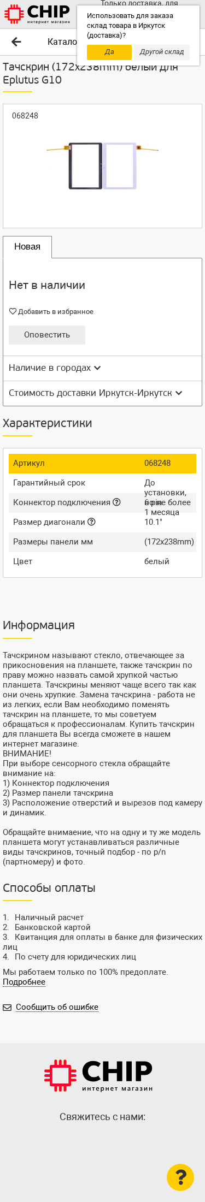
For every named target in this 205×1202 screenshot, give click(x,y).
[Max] (81, 1140)
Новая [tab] (27, 246)
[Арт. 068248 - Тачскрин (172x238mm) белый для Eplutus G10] (102, 166)
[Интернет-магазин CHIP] (37, 14)
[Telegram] (102, 1140)
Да (109, 52)
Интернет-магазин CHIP (98, 1075)
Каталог (64, 42)
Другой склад (162, 52)
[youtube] (124, 1140)
